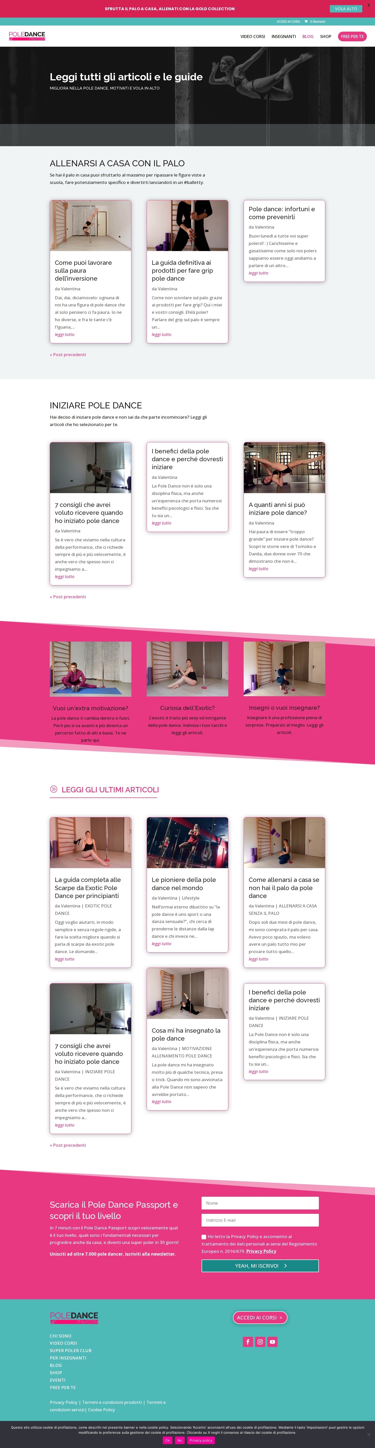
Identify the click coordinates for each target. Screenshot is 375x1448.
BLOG (308, 37)
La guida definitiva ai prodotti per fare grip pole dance (182, 270)
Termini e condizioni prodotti (112, 1402)
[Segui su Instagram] (260, 1342)
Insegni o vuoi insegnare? (284, 707)
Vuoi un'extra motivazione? (90, 708)
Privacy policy (201, 1440)
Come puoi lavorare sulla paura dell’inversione (83, 270)
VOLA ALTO (346, 9)
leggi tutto (64, 334)
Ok (167, 1440)
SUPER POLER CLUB (71, 1350)
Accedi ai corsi (257, 1317)
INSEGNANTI (284, 37)
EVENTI (58, 1380)
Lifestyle (190, 898)
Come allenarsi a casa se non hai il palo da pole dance (284, 887)
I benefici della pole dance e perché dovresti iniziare (187, 459)
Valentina (70, 289)
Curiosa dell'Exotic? (187, 707)
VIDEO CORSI (253, 37)
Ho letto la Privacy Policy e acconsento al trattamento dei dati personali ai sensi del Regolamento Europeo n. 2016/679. (259, 1243)
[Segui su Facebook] (248, 1342)
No (180, 1440)
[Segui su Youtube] (272, 1342)
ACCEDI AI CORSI (288, 22)
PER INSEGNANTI (68, 1358)
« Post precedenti (68, 354)
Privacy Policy (261, 1251)
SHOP (325, 37)
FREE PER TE (352, 36)
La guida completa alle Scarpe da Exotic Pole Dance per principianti (88, 887)
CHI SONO (60, 1336)
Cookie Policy (101, 1410)
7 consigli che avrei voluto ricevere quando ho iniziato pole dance (89, 512)
